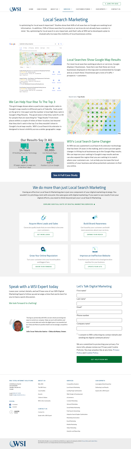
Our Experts (100, 9)
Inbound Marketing (72, 404)
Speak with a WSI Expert (45, 415)
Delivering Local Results (102, 387)
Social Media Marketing (73, 407)
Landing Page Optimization (74, 390)
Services (67, 9)
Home (31, 9)
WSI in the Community (44, 401)
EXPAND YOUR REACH (95, 234)
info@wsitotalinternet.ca (18, 395)
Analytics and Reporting (73, 431)
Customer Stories (83, 9)
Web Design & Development (75, 394)
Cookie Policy (92, 353)
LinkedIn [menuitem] (14, 407)
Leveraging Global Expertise (103, 384)
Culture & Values (42, 397)
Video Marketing (71, 428)
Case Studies (42, 9)
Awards (40, 394)
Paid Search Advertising (73, 411)
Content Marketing (72, 401)
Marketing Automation (73, 417)
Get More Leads (43, 234)
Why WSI (40, 384)
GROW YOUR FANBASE (43, 266)
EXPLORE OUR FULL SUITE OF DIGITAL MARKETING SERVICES (68, 204)
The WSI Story (42, 387)
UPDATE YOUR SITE (95, 266)
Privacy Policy (85, 441)
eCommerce (70, 397)
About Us (54, 9)
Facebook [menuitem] (14, 404)
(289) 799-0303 (112, 4)
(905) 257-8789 (17, 393)
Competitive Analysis (73, 384)
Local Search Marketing (73, 387)
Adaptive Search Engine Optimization (77, 414)
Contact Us (115, 9)
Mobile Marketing (72, 424)
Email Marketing (71, 421)
